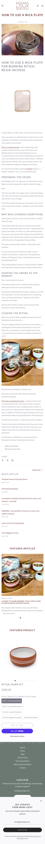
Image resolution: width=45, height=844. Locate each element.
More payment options (17, 736)
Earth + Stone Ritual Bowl (11, 701)
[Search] (37, 5)
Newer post (36, 470)
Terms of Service (21, 838)
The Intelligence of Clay (10, 533)
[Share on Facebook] (2, 460)
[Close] (41, 801)
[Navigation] (2, 5)
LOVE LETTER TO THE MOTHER (13, 523)
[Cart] (42, 5)
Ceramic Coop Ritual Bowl (11, 712)
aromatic (29, 169)
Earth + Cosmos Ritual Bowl (12, 706)
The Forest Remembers (10, 489)
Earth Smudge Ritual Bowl (12, 717)
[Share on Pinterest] (12, 460)
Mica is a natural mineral (10, 147)
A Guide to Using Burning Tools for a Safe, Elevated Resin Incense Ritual (21, 602)
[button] (20, 617)
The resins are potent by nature (13, 401)
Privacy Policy (34, 836)
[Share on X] (7, 460)
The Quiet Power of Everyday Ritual (14, 479)
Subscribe (22, 830)
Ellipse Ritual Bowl (31, 717)
